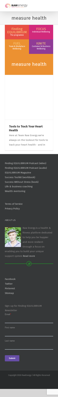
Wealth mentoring (15, 191)
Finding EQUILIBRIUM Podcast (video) (25, 163)
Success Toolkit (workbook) (20, 177)
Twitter (9, 283)
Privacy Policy (12, 208)
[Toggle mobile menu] (52, 5)
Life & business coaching (19, 186)
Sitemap (9, 293)
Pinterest (10, 288)
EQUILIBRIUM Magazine (18, 172)
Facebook (10, 279)
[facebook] (29, 382)
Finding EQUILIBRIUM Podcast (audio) (26, 167)
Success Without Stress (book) (22, 182)
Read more (29, 256)
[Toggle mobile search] (46, 5)
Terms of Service (14, 203)
